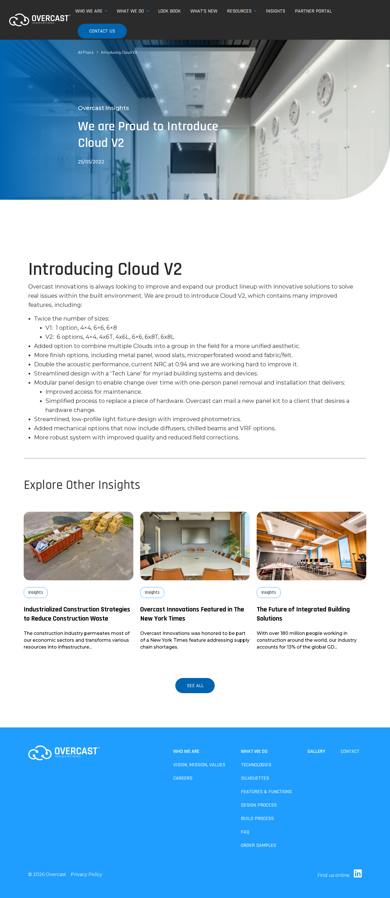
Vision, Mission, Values (199, 764)
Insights (35, 592)
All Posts (86, 52)
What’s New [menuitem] (203, 11)
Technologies (256, 764)
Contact (350, 751)
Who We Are (186, 751)
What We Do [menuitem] (130, 11)
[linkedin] (356, 875)
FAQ (245, 832)
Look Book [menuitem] (169, 11)
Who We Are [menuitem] (88, 11)
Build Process (257, 818)
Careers (182, 778)
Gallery (316, 751)
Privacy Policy (86, 874)
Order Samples (258, 845)
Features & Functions (266, 791)
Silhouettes (255, 778)
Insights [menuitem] (275, 11)
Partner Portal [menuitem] (313, 11)
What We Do (254, 751)
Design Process (259, 805)
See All (195, 685)
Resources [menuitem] (239, 11)
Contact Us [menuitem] (102, 31)
